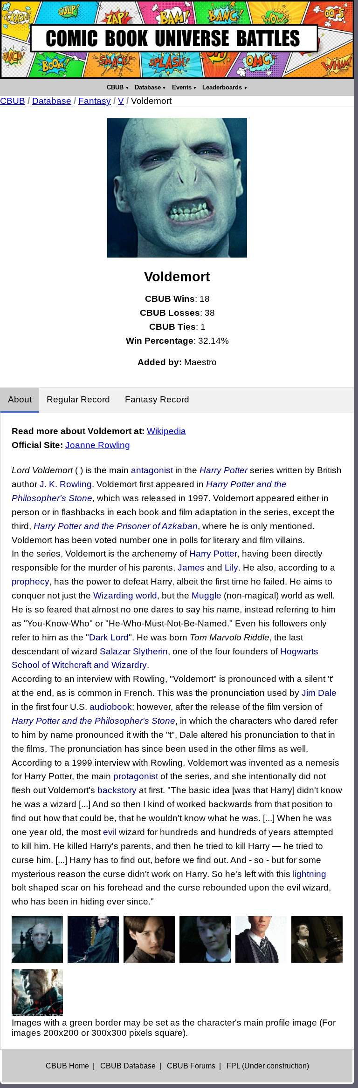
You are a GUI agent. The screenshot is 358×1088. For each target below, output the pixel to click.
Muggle (206, 595)
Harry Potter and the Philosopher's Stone (93, 721)
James (191, 567)
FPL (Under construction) (268, 1066)
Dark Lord (109, 637)
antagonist (152, 470)
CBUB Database (128, 1066)
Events (182, 87)
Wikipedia (166, 431)
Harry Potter (224, 470)
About (20, 399)
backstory (117, 790)
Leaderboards (222, 87)
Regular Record (78, 399)
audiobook (111, 707)
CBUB (115, 87)
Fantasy (94, 101)
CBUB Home (67, 1066)
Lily (231, 567)
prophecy (30, 581)
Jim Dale (319, 693)
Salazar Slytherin (134, 651)
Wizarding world (125, 595)
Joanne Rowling (97, 445)
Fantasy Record (157, 399)
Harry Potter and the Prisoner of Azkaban (116, 526)
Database (148, 87)
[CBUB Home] (177, 39)
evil (110, 832)
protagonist (135, 776)
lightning (309, 874)
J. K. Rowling (66, 484)
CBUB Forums (191, 1066)
